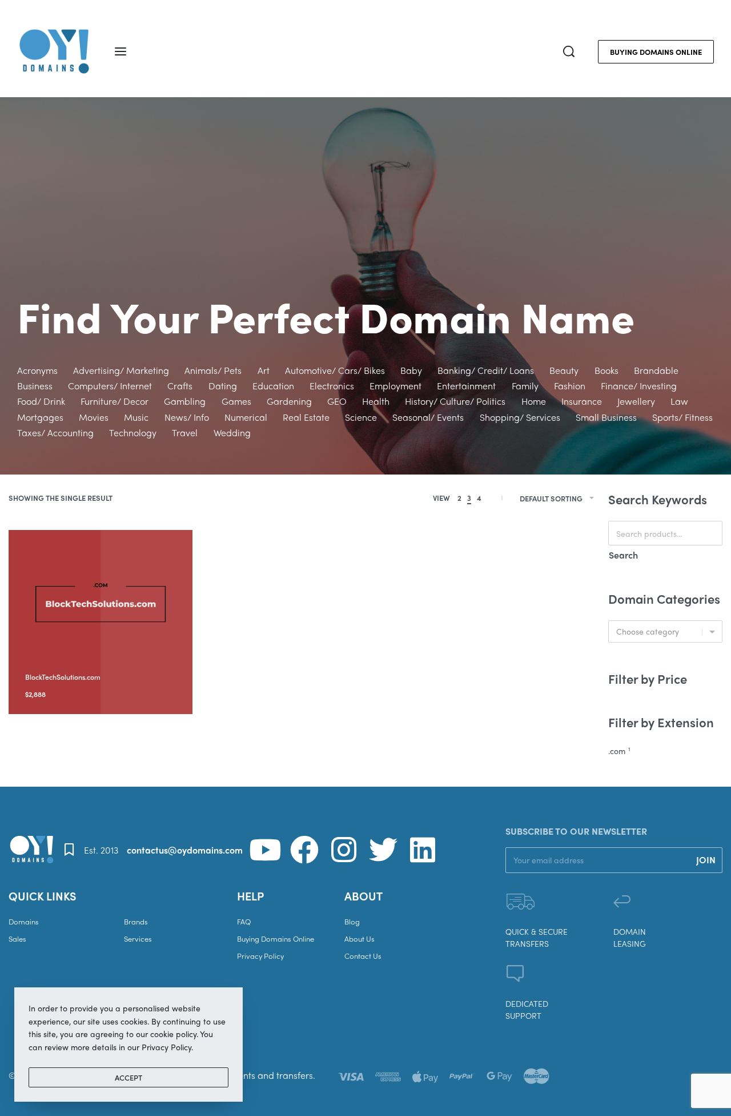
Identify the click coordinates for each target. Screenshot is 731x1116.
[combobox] (665, 631)
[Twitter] (383, 849)
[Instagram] (344, 849)
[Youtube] (265, 849)
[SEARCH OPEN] (569, 51)
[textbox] (665, 631)
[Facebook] (304, 849)
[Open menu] (120, 51)
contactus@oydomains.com (185, 849)
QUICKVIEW (109, 661)
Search (623, 554)
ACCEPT (128, 1077)
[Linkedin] (422, 849)
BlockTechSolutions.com (63, 677)
